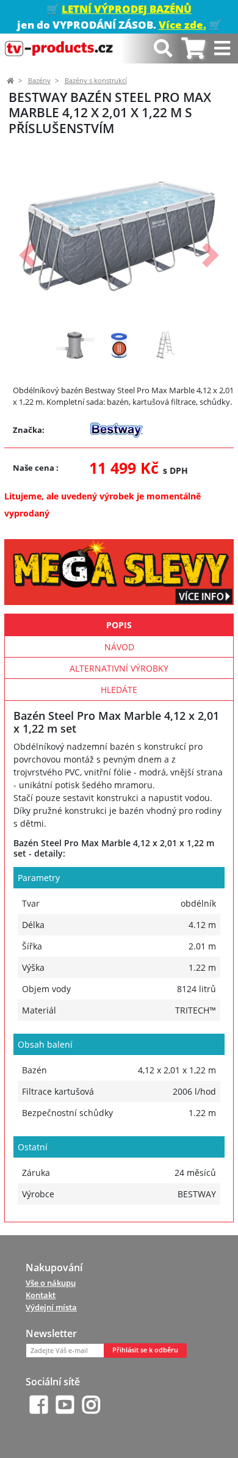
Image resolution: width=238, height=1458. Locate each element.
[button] (27, 255)
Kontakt (41, 1294)
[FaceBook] (39, 1404)
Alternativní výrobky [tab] (119, 668)
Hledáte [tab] (119, 689)
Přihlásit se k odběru (145, 1350)
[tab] (193, 48)
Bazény (39, 80)
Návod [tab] (119, 647)
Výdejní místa (51, 1307)
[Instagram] (91, 1404)
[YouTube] (65, 1404)
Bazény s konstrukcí (96, 80)
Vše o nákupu (51, 1282)
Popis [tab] (119, 625)
